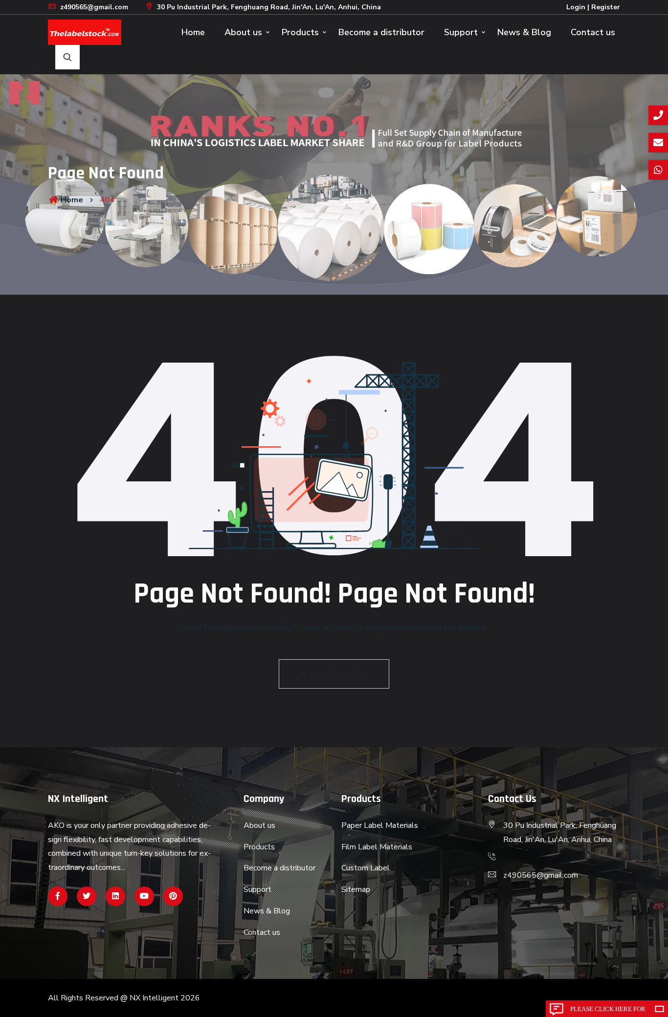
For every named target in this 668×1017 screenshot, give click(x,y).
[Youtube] (144, 896)
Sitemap (355, 889)
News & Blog (524, 32)
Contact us (593, 32)
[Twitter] (86, 896)
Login (575, 7)
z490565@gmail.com (93, 7)
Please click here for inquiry (608, 1011)
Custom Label (365, 868)
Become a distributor (381, 32)
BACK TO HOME (338, 674)
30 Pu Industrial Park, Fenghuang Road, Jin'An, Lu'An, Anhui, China (268, 7)
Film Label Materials (376, 847)
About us (243, 32)
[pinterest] (173, 896)
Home (193, 32)
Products (300, 32)
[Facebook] (57, 896)
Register (605, 7)
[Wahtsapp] (115, 896)
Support (461, 32)
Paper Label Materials (379, 825)
